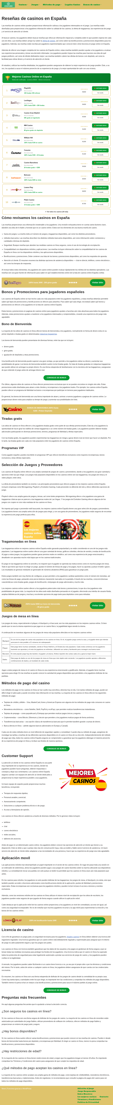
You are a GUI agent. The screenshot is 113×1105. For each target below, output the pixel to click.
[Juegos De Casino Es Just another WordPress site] (8, 4)
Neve (4, 1089)
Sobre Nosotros (84, 1094)
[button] (27, 4)
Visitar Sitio (97, 282)
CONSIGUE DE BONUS (56, 378)
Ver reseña (100, 92)
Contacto (104, 1097)
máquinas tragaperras (48, 334)
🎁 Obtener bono (100, 88)
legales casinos (73, 937)
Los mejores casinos (87, 1097)
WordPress (27, 1089)
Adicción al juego (85, 1088)
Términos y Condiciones (89, 1099)
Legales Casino (72, 4)
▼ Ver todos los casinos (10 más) (56, 212)
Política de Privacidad (88, 1102)
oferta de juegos (49, 41)
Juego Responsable (86, 1091)
